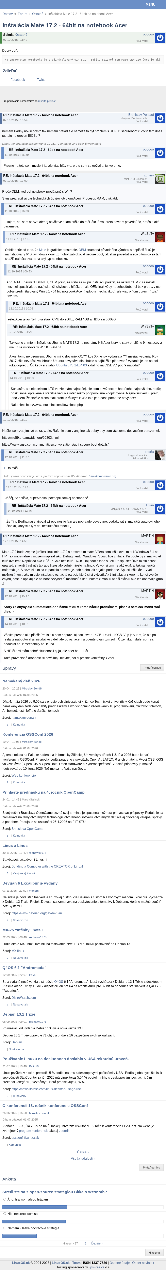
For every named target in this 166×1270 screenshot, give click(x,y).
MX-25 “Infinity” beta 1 (23, 930)
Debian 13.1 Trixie (18, 1014)
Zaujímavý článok (24, 873)
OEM (82, 250)
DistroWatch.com (24, 997)
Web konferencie (24, 775)
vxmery (149, 175)
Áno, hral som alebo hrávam (27, 1199)
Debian (17, 1042)
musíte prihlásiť (47, 100)
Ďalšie (81, 1152)
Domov (7, 14)
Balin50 (34, 1066)
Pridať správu (152, 667)
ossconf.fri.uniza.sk (25, 1137)
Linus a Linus (15, 845)
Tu (5, 468)
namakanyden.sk (24, 717)
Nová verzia (20, 920)
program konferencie (34, 1130)
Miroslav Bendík (32, 688)
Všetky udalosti (82, 1158)
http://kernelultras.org (102, 476)
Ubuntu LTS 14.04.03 (71, 365)
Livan (150, 505)
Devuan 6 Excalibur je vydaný (30, 883)
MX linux (18, 951)
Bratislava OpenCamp (27, 828)
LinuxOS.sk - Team (66, 1263)
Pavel (32, 975)
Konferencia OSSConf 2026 (27, 734)
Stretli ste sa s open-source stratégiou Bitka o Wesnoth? (54, 1192)
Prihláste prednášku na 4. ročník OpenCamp (43, 792)
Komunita (19, 724)
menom (34, 890)
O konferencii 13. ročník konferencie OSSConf (45, 1106)
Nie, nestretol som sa (22, 1214)
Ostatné (37, 14)
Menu (150, 4)
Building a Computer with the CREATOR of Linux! (47, 866)
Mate (42, 250)
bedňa (149, 452)
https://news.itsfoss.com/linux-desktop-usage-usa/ (47, 1089)
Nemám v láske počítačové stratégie (33, 1228)
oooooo (148, 34)
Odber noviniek (143, 1263)
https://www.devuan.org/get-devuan (37, 913)
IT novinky (19, 1095)
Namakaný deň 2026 (21, 681)
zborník (64, 1130)
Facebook (18, 79)
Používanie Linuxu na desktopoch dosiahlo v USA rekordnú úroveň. (65, 1059)
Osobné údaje (120, 1263)
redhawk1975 (37, 852)
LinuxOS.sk (16, 5)
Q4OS (58, 981)
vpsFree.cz (96, 1267)
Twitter (42, 79)
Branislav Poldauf (141, 114)
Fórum (22, 14)
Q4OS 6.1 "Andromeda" (24, 968)
